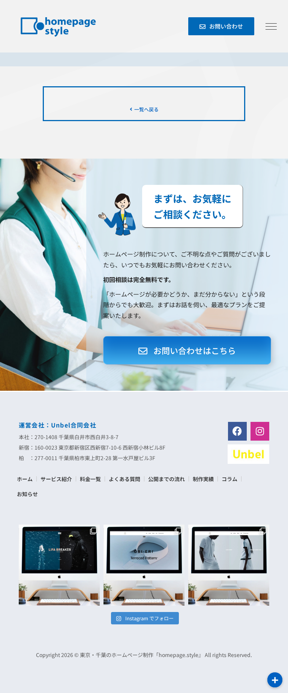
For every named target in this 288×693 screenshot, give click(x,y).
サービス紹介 (56, 479)
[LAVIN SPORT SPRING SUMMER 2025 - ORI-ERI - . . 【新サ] (144, 565)
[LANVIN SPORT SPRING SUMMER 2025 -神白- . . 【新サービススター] (228, 565)
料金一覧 (90, 479)
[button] (274, 679)
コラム (229, 479)
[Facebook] (237, 431)
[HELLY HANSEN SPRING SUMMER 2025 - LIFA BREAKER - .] (59, 565)
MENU (271, 26)
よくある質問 (124, 479)
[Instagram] (259, 431)
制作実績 (203, 479)
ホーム (25, 479)
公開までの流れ (166, 479)
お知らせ (27, 494)
